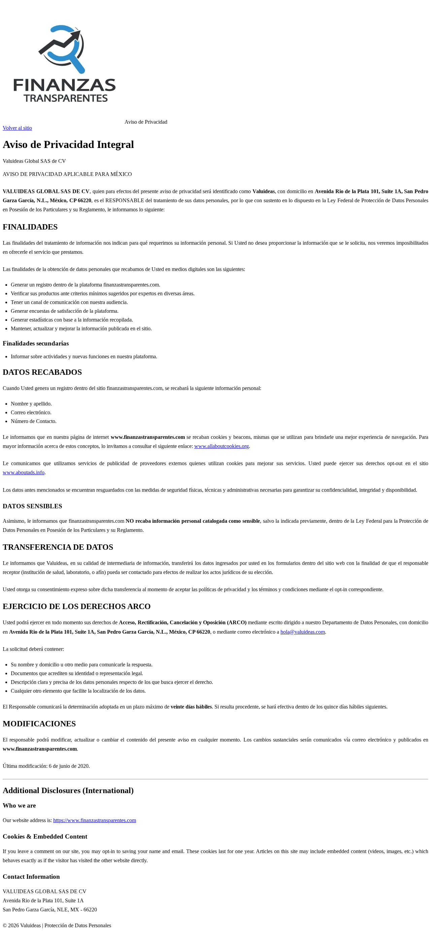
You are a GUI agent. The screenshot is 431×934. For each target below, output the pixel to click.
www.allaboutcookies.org (221, 446)
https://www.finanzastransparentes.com (94, 820)
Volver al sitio (17, 128)
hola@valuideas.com (302, 632)
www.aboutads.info (23, 472)
